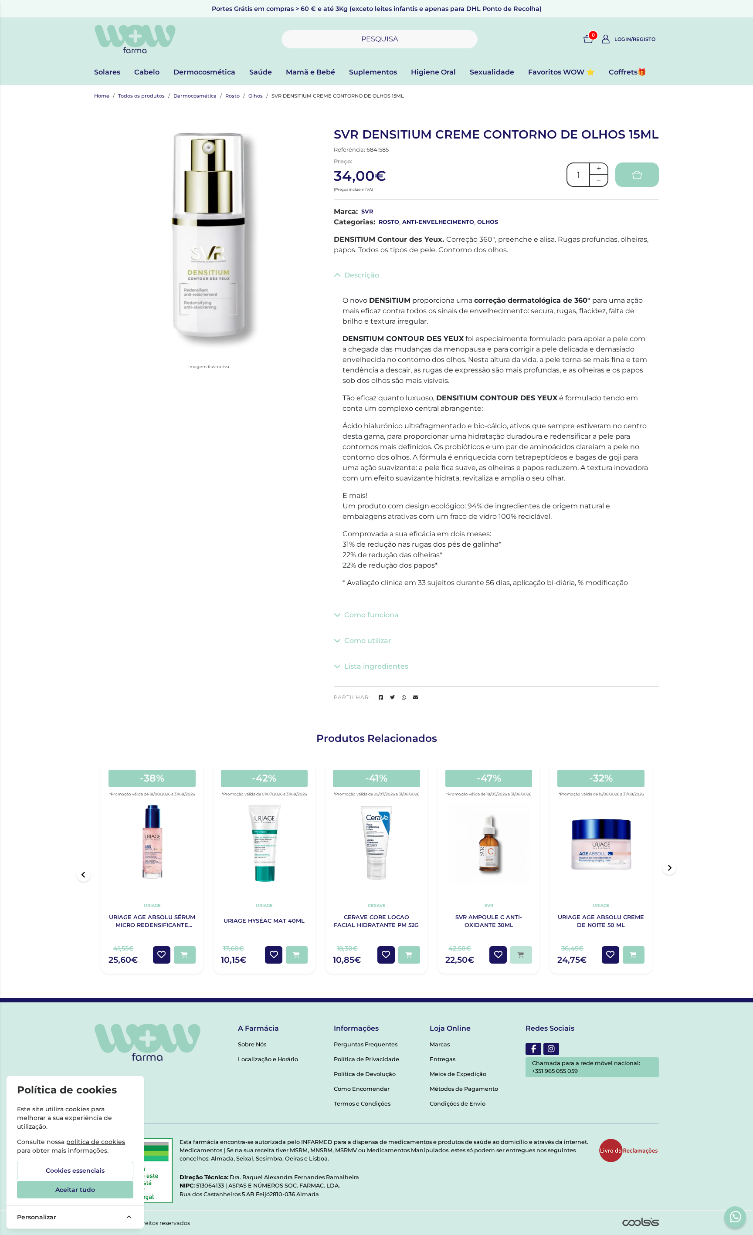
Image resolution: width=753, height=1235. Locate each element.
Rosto (232, 96)
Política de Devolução (365, 1074)
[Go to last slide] (84, 875)
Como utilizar (367, 640)
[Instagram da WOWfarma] (551, 1049)
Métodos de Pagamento (464, 1089)
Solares (107, 72)
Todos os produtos (141, 96)
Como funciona (371, 615)
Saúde (260, 72)
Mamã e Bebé (310, 72)
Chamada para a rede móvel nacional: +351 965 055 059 (586, 1067)
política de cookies (95, 1142)
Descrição (361, 275)
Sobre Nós (252, 1044)
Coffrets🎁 (627, 72)
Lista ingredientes (376, 666)
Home (101, 96)
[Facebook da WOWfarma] (533, 1049)
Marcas (440, 1044)
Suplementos (373, 72)
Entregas (442, 1059)
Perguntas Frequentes (365, 1044)
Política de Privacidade (366, 1059)
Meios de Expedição (458, 1074)
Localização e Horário (268, 1059)
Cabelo (146, 72)
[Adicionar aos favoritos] (161, 955)
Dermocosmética (204, 72)
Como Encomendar (362, 1089)
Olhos (255, 96)
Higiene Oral (433, 72)
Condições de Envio (457, 1103)
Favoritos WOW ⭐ (561, 72)
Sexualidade (492, 72)
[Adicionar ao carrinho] (185, 955)
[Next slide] (669, 868)
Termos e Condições (362, 1103)
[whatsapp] (735, 1216)
